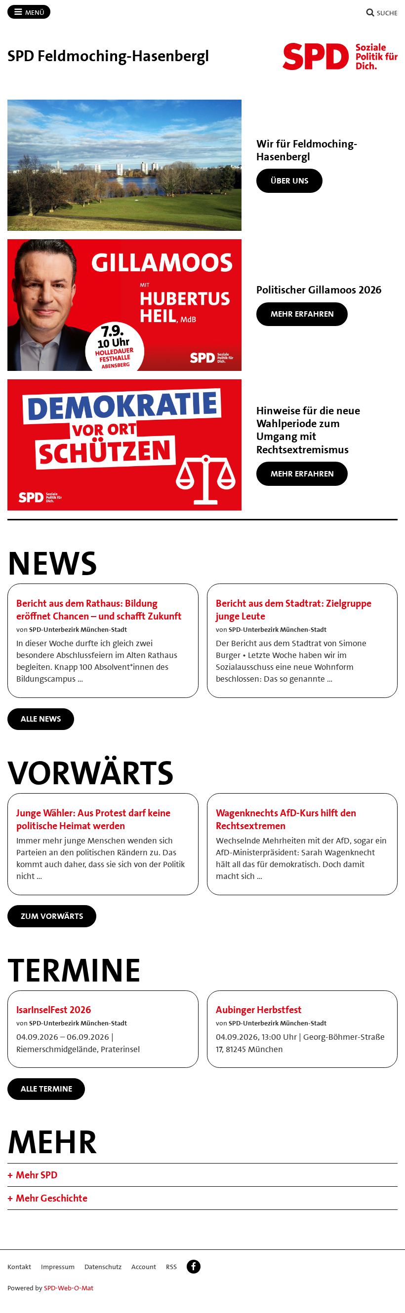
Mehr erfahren (302, 313)
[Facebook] (194, 1267)
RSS (171, 1266)
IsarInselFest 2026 (53, 1009)
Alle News (41, 718)
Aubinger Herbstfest (259, 1009)
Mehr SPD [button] (36, 1174)
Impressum (58, 1266)
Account (143, 1266)
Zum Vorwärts (52, 916)
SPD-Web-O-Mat (68, 1287)
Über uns (290, 180)
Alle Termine (46, 1088)
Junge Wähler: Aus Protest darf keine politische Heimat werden (93, 819)
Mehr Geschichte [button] (51, 1198)
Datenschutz (103, 1266)
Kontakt (19, 1266)
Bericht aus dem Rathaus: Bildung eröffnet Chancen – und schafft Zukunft (99, 609)
